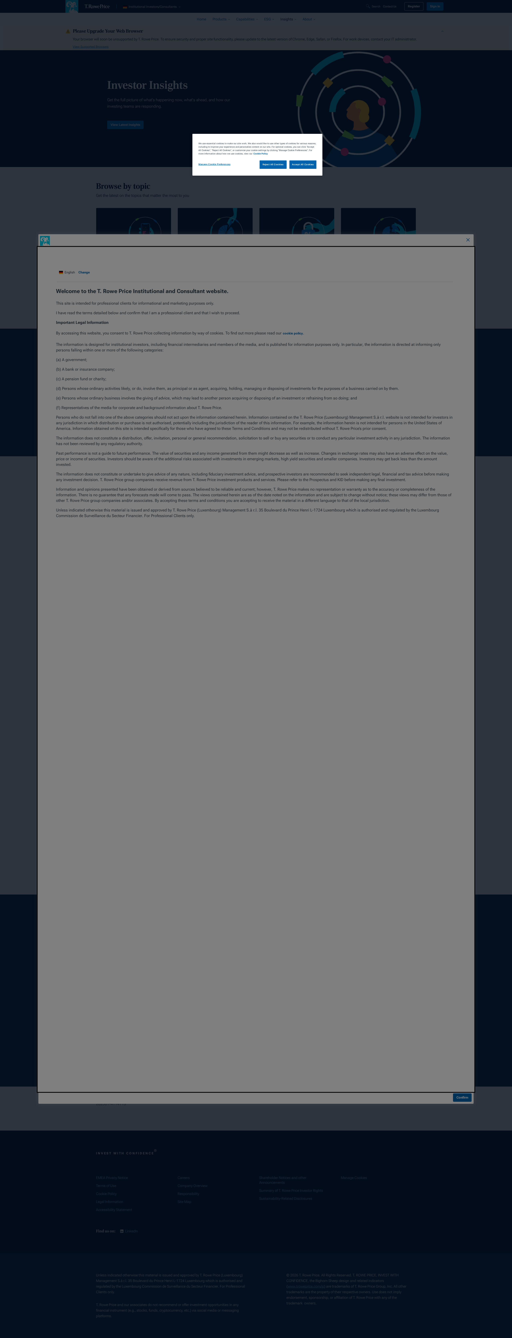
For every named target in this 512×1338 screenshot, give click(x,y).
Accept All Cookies (303, 164)
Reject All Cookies (273, 164)
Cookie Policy (260, 153)
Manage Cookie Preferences (214, 164)
